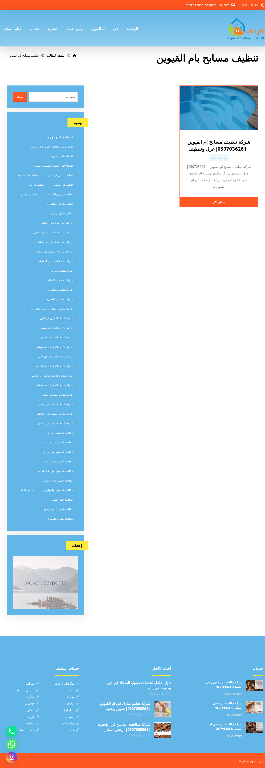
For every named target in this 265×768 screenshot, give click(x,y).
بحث (20, 97)
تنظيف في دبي (35, 185)
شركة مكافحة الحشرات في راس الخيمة (52, 375)
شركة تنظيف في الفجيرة (60, 299)
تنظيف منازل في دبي (62, 213)
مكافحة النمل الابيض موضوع (58, 509)
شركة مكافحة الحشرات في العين (55, 356)
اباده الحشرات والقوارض (60, 137)
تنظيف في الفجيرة (63, 185)
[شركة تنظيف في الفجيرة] (245, 28)
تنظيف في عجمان (29, 194)
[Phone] (11, 731)
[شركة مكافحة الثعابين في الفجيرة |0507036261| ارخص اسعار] (162, 730)
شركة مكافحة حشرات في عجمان (55, 423)
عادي (70, 703)
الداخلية (69, 710)
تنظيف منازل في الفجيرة (60, 204)
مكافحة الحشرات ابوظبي (60, 433)
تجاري (30, 696)
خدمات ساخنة (24, 730)
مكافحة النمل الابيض (62, 499)
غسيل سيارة (25, 690)
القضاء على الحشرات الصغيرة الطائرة (53, 165)
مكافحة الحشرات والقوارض (58, 490)
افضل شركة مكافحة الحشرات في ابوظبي (51, 146)
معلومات (68, 723)
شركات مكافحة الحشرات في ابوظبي (53, 232)
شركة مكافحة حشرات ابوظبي (57, 394)
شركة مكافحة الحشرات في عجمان (54, 385)
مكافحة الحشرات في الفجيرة (57, 461)
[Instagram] (11, 757)
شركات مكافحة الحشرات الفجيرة (55, 223)
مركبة (30, 683)
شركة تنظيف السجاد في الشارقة (56, 261)
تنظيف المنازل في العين (60, 175)
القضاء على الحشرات (62, 156)
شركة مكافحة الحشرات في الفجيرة (54, 366)
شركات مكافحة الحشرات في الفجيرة (53, 242)
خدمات (29, 703)
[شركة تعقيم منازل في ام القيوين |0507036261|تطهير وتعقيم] (162, 709)
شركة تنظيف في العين (61, 289)
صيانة (70, 696)
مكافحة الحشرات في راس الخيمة (55, 471)
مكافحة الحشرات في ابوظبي (58, 452)
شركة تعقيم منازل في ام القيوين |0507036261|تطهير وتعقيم (125, 706)
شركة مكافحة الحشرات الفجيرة (56, 337)
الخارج (29, 710)
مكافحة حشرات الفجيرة (60, 519)
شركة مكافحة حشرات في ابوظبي (55, 404)
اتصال (70, 716)
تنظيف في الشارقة (28, 175)
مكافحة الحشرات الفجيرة (59, 442)
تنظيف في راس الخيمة (61, 194)
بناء (72, 690)
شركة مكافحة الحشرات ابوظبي (56, 328)
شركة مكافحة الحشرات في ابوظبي (54, 347)
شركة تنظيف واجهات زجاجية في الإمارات (51, 309)
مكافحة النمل (27, 490)
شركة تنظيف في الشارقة (59, 280)
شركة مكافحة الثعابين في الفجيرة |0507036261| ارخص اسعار (124, 727)
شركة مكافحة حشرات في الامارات (55, 414)
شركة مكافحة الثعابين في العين (56, 318)
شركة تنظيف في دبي (62, 270)
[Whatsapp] (11, 744)
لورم (31, 716)
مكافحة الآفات (64, 683)
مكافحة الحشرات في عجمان (58, 480)
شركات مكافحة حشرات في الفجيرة (54, 251)
